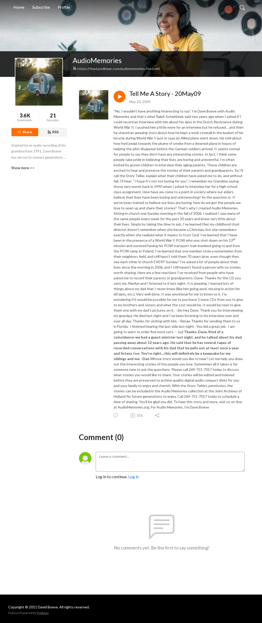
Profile (64, 7)
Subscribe (41, 7)
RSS (55, 132)
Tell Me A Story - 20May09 (165, 93)
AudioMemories (97, 60)
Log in (133, 476)
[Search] (242, 7)
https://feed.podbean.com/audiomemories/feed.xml (119, 68)
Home (18, 7)
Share (27, 132)
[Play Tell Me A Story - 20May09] (119, 97)
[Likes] (116, 415)
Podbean (43, 613)
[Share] (157, 415)
